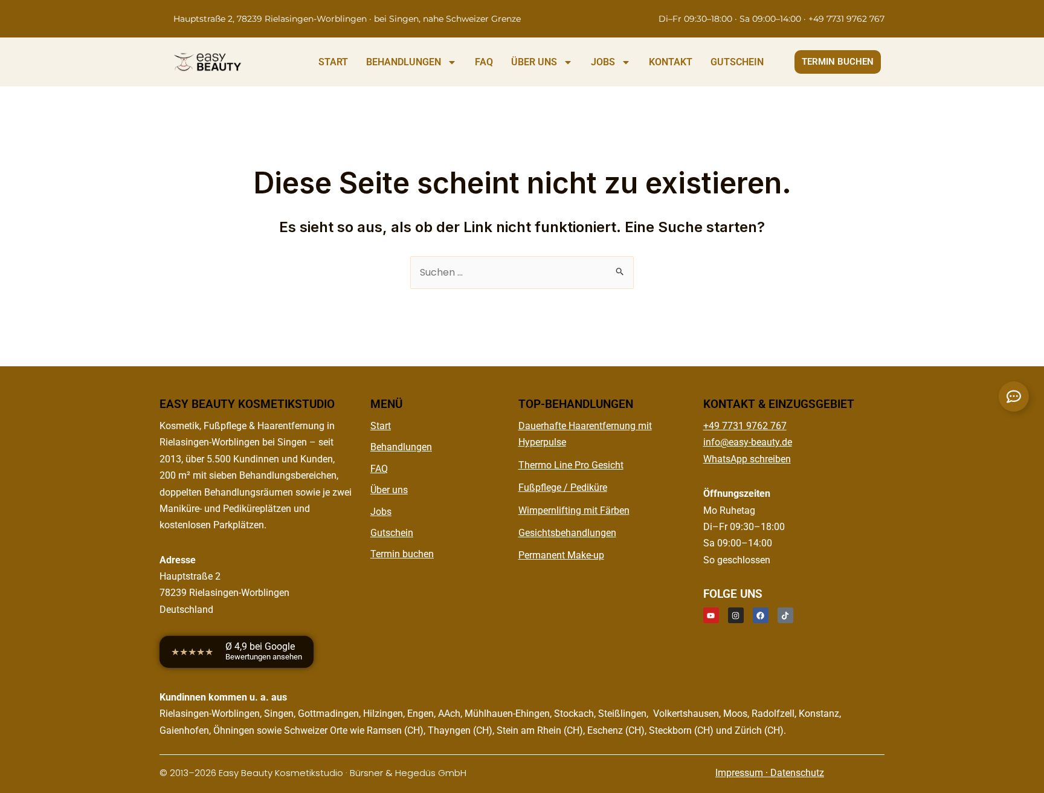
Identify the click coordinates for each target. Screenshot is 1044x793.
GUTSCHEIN (737, 62)
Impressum (739, 772)
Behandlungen (401, 447)
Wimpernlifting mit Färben (574, 510)
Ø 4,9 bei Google (263, 651)
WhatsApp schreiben (747, 459)
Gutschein (391, 533)
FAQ (484, 62)
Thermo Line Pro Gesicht (571, 465)
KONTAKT (670, 62)
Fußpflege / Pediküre (562, 487)
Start (380, 426)
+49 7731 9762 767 (745, 426)
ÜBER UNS (534, 62)
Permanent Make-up (561, 555)
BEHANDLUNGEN (403, 62)
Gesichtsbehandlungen (567, 533)
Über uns (389, 490)
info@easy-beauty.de (747, 442)
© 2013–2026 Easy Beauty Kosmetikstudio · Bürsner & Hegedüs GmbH (313, 772)
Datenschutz (797, 772)
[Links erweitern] (1014, 396)
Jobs (381, 511)
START (333, 62)
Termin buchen (402, 554)
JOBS (603, 62)
